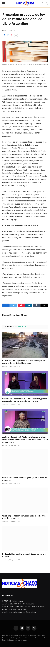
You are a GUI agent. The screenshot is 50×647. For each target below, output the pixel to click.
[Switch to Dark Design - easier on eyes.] (42, 3)
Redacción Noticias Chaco (14, 315)
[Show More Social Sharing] (16, 35)
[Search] (46, 3)
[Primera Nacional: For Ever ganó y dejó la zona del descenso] (25, 462)
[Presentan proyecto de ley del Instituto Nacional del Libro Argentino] (25, 51)
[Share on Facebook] (4, 35)
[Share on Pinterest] (11, 35)
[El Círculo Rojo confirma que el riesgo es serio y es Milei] (25, 538)
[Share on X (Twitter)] (8, 35)
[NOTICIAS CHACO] (25, 3)
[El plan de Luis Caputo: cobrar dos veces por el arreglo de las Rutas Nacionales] (25, 345)
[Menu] (3, 3)
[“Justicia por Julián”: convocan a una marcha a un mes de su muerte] (25, 500)
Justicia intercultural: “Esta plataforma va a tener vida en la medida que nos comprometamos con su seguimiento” (25, 439)
